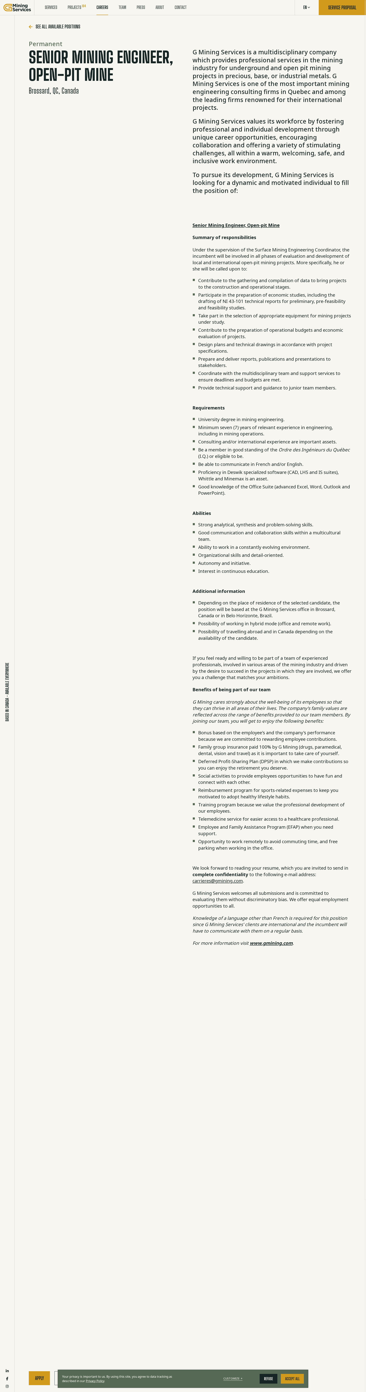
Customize (232, 1378)
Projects (74, 7)
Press (141, 7)
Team (122, 7)
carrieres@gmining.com (218, 880)
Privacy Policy (95, 1381)
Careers (102, 7)
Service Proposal (342, 7)
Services (51, 7)
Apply (39, 1378)
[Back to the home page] (17, 7)
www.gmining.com (271, 943)
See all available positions (58, 26)
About (160, 7)
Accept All (292, 1379)
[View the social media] (7, 1371)
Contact (181, 7)
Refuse (268, 1379)
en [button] (305, 7)
